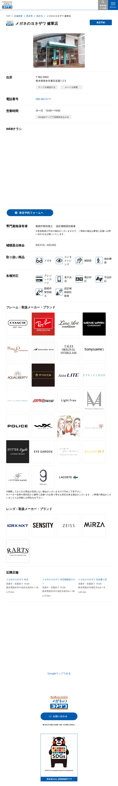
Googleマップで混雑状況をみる (53, 116)
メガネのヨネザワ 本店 (17, 579)
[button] (59, 50)
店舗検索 (18, 15)
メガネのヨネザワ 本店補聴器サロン (58, 581)
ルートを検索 (71, 87)
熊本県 (29, 15)
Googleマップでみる (59, 673)
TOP (8, 15)
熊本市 (39, 15)
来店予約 (100, 22)
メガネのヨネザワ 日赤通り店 (92, 579)
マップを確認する (46, 87)
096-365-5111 (43, 99)
